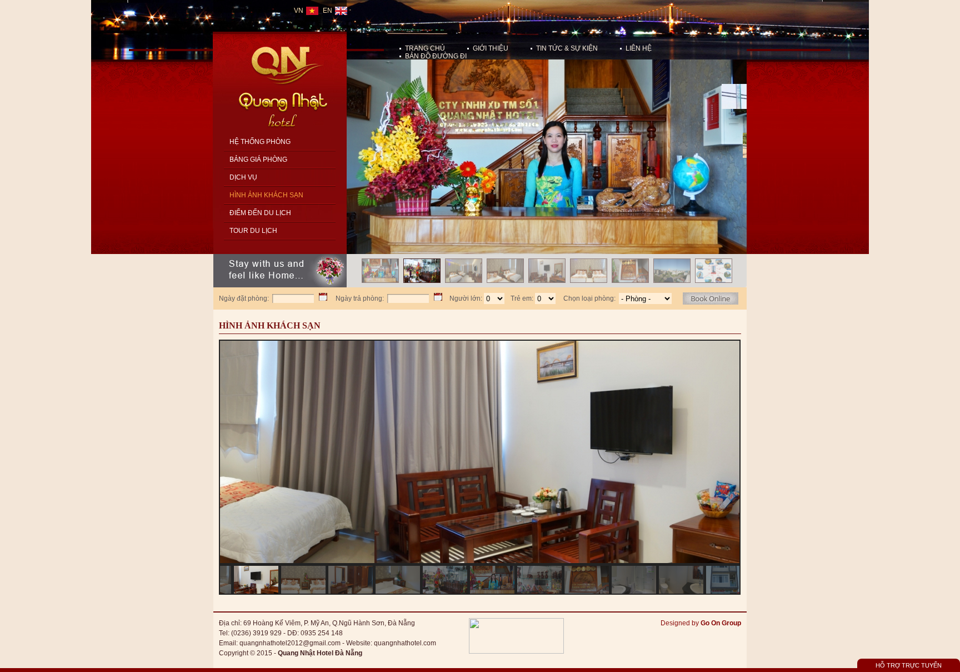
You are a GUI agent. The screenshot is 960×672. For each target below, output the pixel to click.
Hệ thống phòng (260, 142)
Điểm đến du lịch (260, 213)
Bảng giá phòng (258, 159)
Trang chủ (425, 48)
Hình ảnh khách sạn (266, 195)
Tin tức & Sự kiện (567, 48)
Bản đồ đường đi (436, 56)
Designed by (701, 623)
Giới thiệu (490, 48)
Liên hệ (639, 48)
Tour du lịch (253, 231)
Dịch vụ (243, 177)
